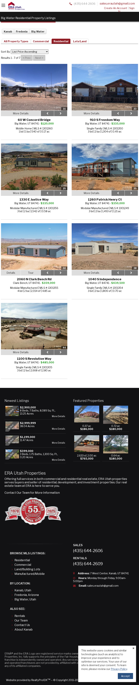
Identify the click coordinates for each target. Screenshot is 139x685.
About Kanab (23, 629)
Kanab (8, 31)
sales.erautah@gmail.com (117, 3)
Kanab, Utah (22, 590)
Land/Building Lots (27, 569)
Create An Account (115, 8)
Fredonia (22, 31)
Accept (125, 676)
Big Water (38, 31)
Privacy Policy (119, 668)
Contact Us (22, 625)
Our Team (21, 620)
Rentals (19, 616)
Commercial (41, 41)
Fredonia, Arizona (26, 595)
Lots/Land (80, 41)
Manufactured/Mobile (29, 574)
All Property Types (16, 41)
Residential (61, 41)
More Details (58, 416)
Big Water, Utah (25, 599)
